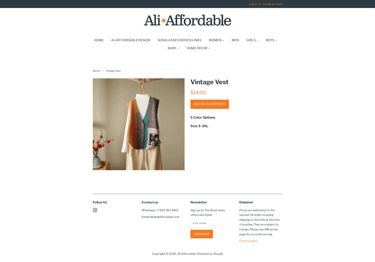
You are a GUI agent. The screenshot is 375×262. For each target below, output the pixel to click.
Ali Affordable (186, 254)
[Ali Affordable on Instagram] (95, 211)
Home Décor (197, 48)
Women (215, 40)
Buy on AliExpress (210, 104)
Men (235, 40)
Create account (272, 4)
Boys (270, 40)
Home (99, 40)
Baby (172, 48)
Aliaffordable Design (130, 40)
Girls (251, 40)
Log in (253, 4)
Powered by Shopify (210, 254)
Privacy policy (248, 241)
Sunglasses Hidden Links (179, 40)
